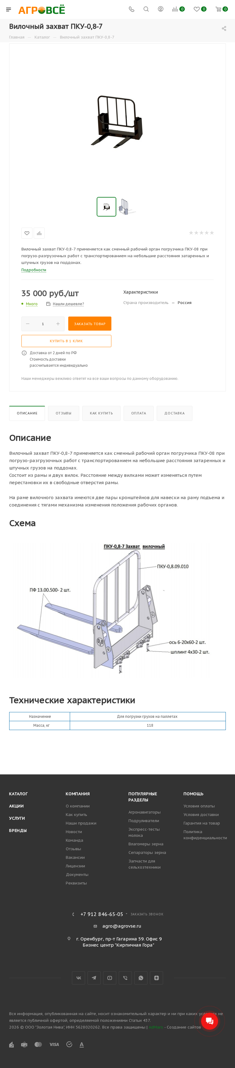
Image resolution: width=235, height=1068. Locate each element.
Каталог (18, 793)
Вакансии (75, 857)
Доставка (174, 413)
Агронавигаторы (145, 812)
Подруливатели (144, 820)
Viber (125, 978)
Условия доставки (201, 814)
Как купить (101, 413)
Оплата (138, 413)
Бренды (18, 830)
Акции (16, 806)
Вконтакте (78, 978)
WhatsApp (140, 978)
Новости (74, 831)
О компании (78, 806)
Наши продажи (81, 823)
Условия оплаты (199, 806)
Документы (77, 874)
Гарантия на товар (202, 823)
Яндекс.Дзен (156, 978)
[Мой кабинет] (160, 10)
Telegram (94, 978)
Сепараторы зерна (147, 852)
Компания (78, 793)
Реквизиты (76, 883)
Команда (74, 840)
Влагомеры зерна (146, 844)
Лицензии (75, 866)
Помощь (194, 793)
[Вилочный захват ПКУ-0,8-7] (117, 121)
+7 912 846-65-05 (101, 914)
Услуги (17, 818)
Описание (27, 413)
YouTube (109, 978)
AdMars (156, 1027)
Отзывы (64, 413)
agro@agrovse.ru (122, 926)
